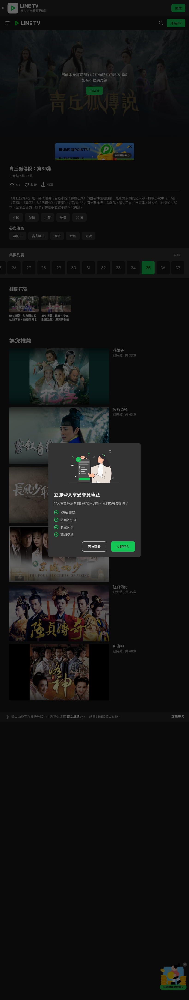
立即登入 (123, 546)
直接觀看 (94, 546)
